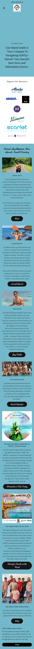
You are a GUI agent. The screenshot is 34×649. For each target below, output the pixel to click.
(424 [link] (12, 2)
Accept (17, 645)
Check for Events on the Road (17, 565)
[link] (17, 8)
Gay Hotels (17, 354)
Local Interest (17, 283)
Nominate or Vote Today (17, 486)
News (17, 218)
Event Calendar (17, 404)
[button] (4, 8)
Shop (17, 621)
